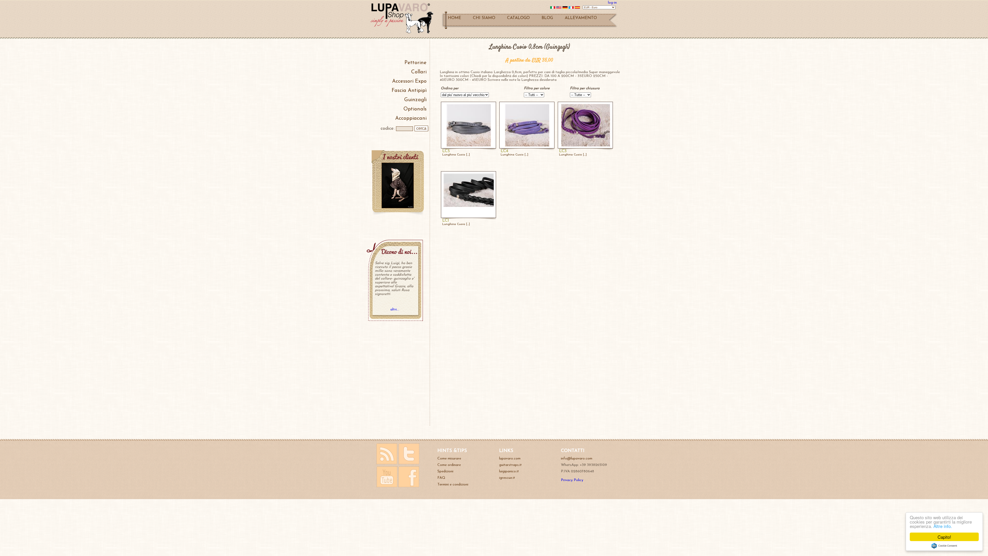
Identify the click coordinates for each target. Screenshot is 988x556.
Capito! (944, 537)
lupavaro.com (510, 459)
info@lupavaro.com (576, 459)
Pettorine (415, 62)
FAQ (441, 478)
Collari (419, 72)
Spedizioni (445, 471)
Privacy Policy (572, 480)
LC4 (504, 151)
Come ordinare (449, 465)
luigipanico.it (509, 471)
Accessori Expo (409, 81)
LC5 (446, 151)
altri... (394, 309)
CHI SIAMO (484, 18)
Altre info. (942, 526)
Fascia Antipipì (409, 90)
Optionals (415, 109)
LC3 (563, 151)
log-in (612, 3)
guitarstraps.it (510, 465)
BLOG (547, 18)
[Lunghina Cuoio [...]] (469, 145)
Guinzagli (415, 99)
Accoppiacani (411, 118)
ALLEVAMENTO (581, 18)
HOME (454, 18)
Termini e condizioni (452, 484)
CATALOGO (518, 18)
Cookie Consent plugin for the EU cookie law (944, 546)
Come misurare (449, 459)
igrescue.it (507, 478)
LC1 (445, 221)
